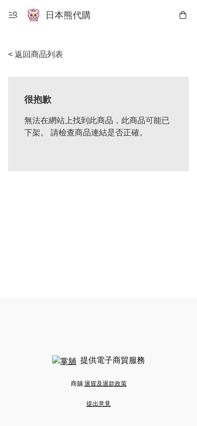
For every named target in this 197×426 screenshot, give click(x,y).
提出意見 (98, 403)
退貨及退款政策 (105, 383)
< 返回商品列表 (35, 54)
